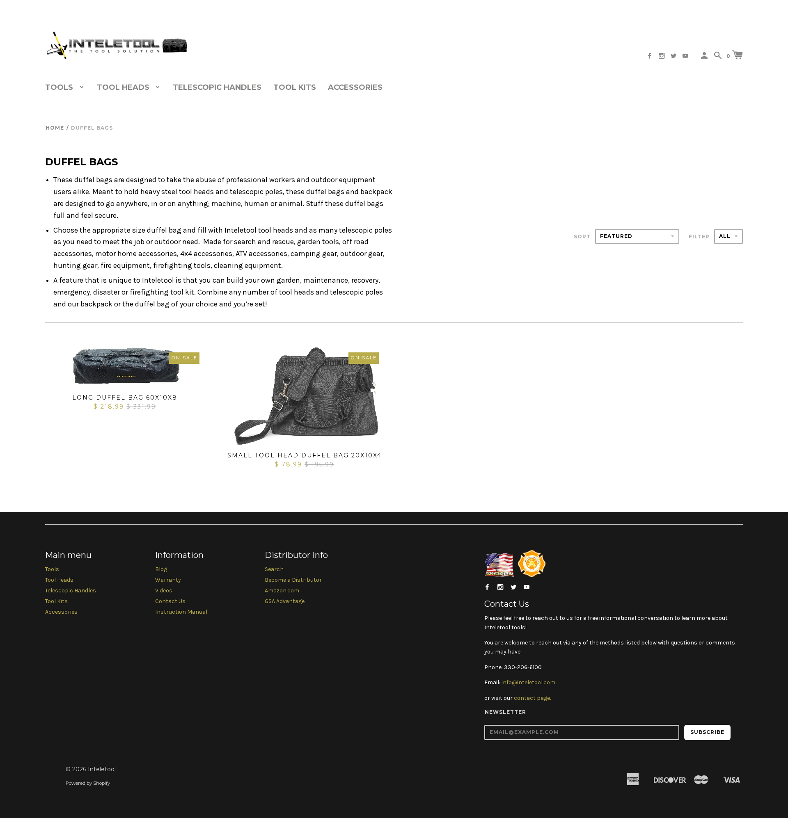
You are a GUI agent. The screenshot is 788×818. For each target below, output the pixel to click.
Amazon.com (282, 590)
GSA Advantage (285, 601)
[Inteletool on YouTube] (685, 56)
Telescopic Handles (217, 87)
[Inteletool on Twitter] (673, 56)
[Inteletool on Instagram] (661, 56)
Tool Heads (59, 579)
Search (274, 569)
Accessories (355, 87)
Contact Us (170, 601)
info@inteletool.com (528, 682)
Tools (52, 569)
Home (55, 128)
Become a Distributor (293, 579)
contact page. (532, 698)
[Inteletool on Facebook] (650, 56)
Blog (161, 569)
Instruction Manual (181, 611)
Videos (163, 590)
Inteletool (102, 769)
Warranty (168, 579)
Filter (699, 236)
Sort (582, 236)
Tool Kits (294, 87)
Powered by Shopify (88, 783)
